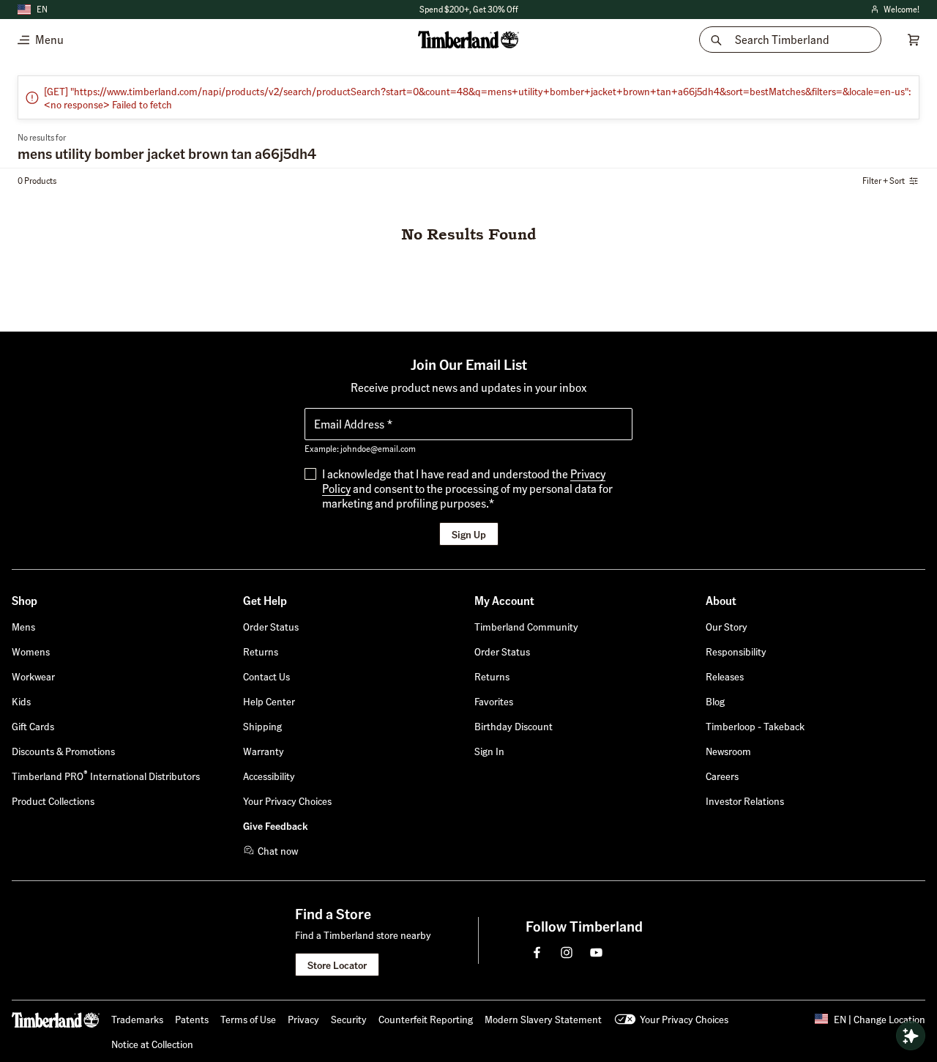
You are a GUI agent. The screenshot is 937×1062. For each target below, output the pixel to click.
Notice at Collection (152, 1043)
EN (42, 9)
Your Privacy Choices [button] (684, 1018)
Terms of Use (248, 1018)
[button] (489, 750)
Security (349, 1018)
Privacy (303, 1018)
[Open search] (910, 1035)
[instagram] (566, 952)
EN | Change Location (879, 1018)
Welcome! (894, 10)
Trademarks (137, 1018)
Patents (192, 1018)
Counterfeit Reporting (425, 1018)
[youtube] (596, 952)
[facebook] (537, 952)
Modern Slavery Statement (543, 1018)
